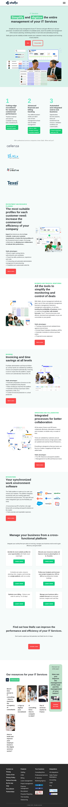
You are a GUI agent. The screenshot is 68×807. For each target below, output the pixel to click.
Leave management (26, 780)
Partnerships (10, 791)
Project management (27, 783)
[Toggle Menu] (64, 3)
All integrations (53, 772)
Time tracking (25, 797)
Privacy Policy (10, 777)
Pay (50, 785)
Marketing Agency (40, 780)
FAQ (7, 786)
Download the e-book (55, 705)
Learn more (19, 561)
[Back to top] (64, 798)
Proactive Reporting (26, 794)
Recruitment (10, 789)
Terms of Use (10, 774)
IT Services (38, 778)
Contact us (9, 769)
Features (23, 769)
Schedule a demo (34, 646)
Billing (22, 778)
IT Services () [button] (15, 679)
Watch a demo (11, 271)
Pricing (8, 772)
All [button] (7, 679)
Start (28, 43)
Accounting (52, 780)
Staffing (23, 772)
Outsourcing (24, 799)
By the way (9, 783)
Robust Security (11, 780)
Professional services (41, 775)
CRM (22, 775)
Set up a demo (37, 43)
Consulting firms (40, 772)
